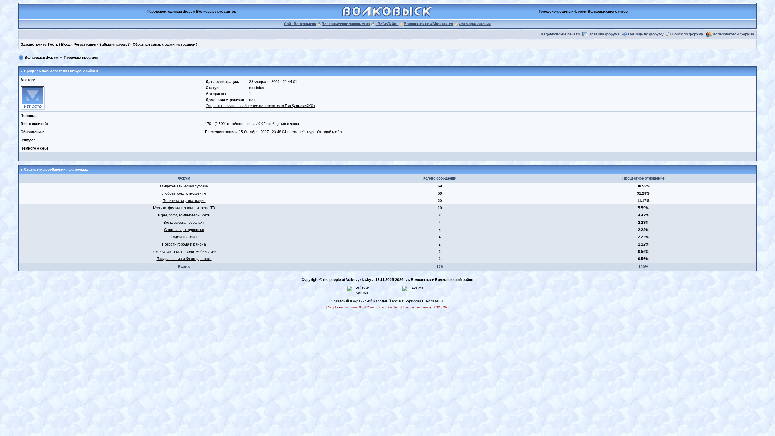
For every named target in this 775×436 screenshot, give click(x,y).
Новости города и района (184, 244)
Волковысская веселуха (183, 222)
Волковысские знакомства (346, 24)
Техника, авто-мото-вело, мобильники (184, 251)
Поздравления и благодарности (184, 259)
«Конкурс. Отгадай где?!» (320, 132)
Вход (66, 44)
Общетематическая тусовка (184, 186)
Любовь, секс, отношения (184, 193)
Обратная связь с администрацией (164, 44)
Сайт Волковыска (300, 24)
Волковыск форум (41, 57)
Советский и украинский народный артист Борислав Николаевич (387, 301)
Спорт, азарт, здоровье (184, 230)
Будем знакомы (184, 237)
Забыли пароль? (114, 44)
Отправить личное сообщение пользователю (260, 106)
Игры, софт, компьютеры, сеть (184, 215)
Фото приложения (475, 24)
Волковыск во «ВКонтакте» (428, 24)
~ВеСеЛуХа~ (386, 24)
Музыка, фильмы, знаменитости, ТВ (184, 208)
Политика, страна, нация (184, 201)
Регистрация (85, 44)
